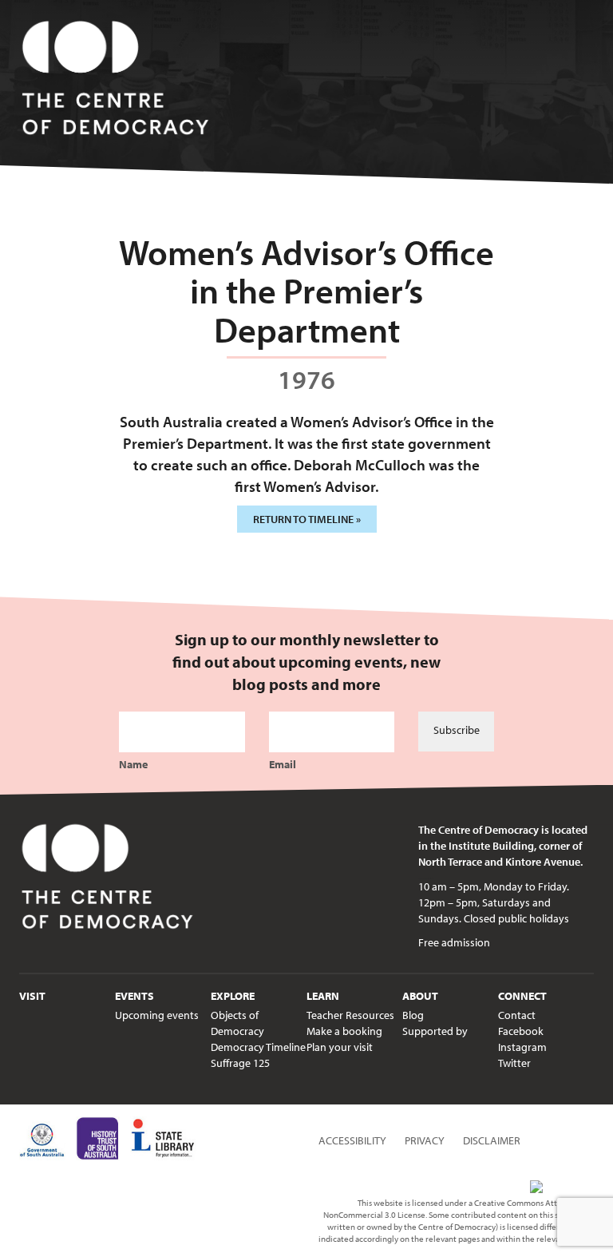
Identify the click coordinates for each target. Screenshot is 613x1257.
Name (133, 764)
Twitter (514, 1063)
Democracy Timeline (258, 1047)
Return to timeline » (307, 519)
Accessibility (352, 1140)
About (420, 996)
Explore (233, 996)
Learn (322, 996)
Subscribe (456, 730)
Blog (413, 1015)
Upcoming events (157, 1015)
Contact (517, 1015)
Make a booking (344, 1031)
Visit (32, 996)
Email (282, 764)
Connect (522, 996)
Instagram (522, 1047)
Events (134, 996)
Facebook (521, 1031)
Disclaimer (491, 1140)
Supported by (435, 1031)
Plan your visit (339, 1047)
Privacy (425, 1140)
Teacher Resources (350, 1015)
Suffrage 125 (240, 1063)
